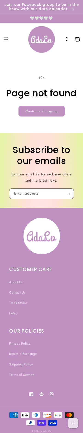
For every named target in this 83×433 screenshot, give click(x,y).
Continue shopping (41, 111)
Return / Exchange (23, 353)
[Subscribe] (68, 193)
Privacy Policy (19, 343)
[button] (6, 39)
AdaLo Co (46, 431)
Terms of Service (21, 374)
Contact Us (17, 292)
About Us (16, 282)
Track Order (18, 302)
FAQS (13, 313)
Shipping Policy (21, 364)
